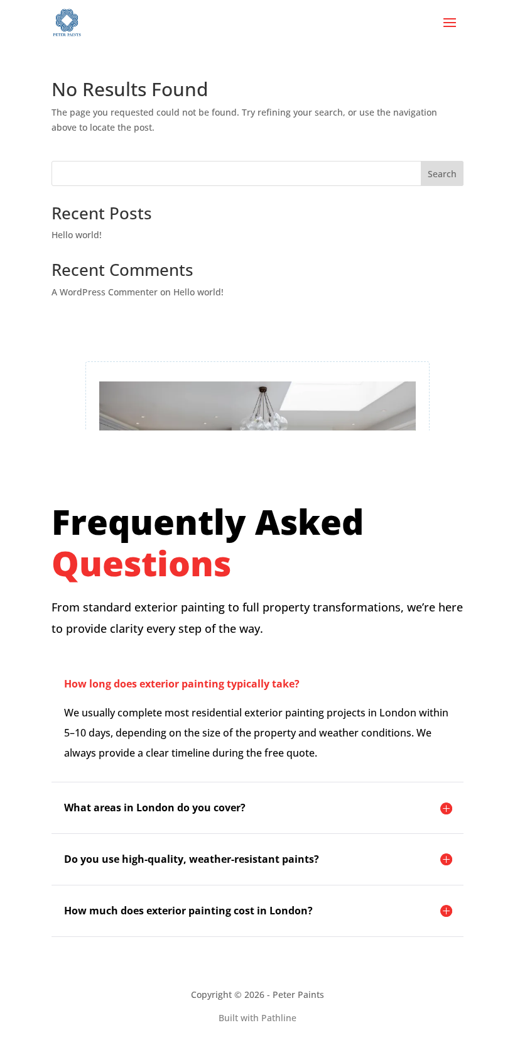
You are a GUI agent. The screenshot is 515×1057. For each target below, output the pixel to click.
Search (442, 174)
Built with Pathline (257, 1018)
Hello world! (77, 235)
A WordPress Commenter (105, 292)
